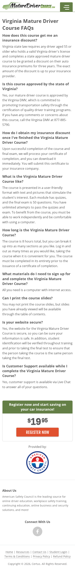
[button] (66, 7)
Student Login (58, 552)
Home (9, 552)
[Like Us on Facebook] (37, 531)
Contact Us (39, 552)
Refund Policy (62, 556)
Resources (22, 552)
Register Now (37, 432)
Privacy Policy (41, 556)
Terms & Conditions (17, 556)
